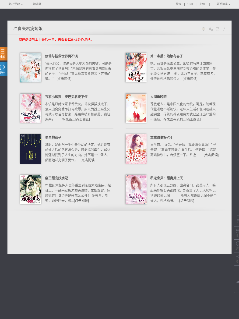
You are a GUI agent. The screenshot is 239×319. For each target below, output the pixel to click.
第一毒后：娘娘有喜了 (166, 56)
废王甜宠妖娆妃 (56, 178)
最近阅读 (222, 4)
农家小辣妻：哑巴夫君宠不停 (66, 97)
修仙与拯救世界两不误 (61, 56)
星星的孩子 (53, 137)
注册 (190, 4)
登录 (179, 4)
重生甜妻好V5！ (162, 137)
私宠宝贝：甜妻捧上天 (166, 178)
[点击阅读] (63, 79)
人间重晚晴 (158, 97)
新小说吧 (14, 4)
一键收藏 (35, 4)
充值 (202, 4)
